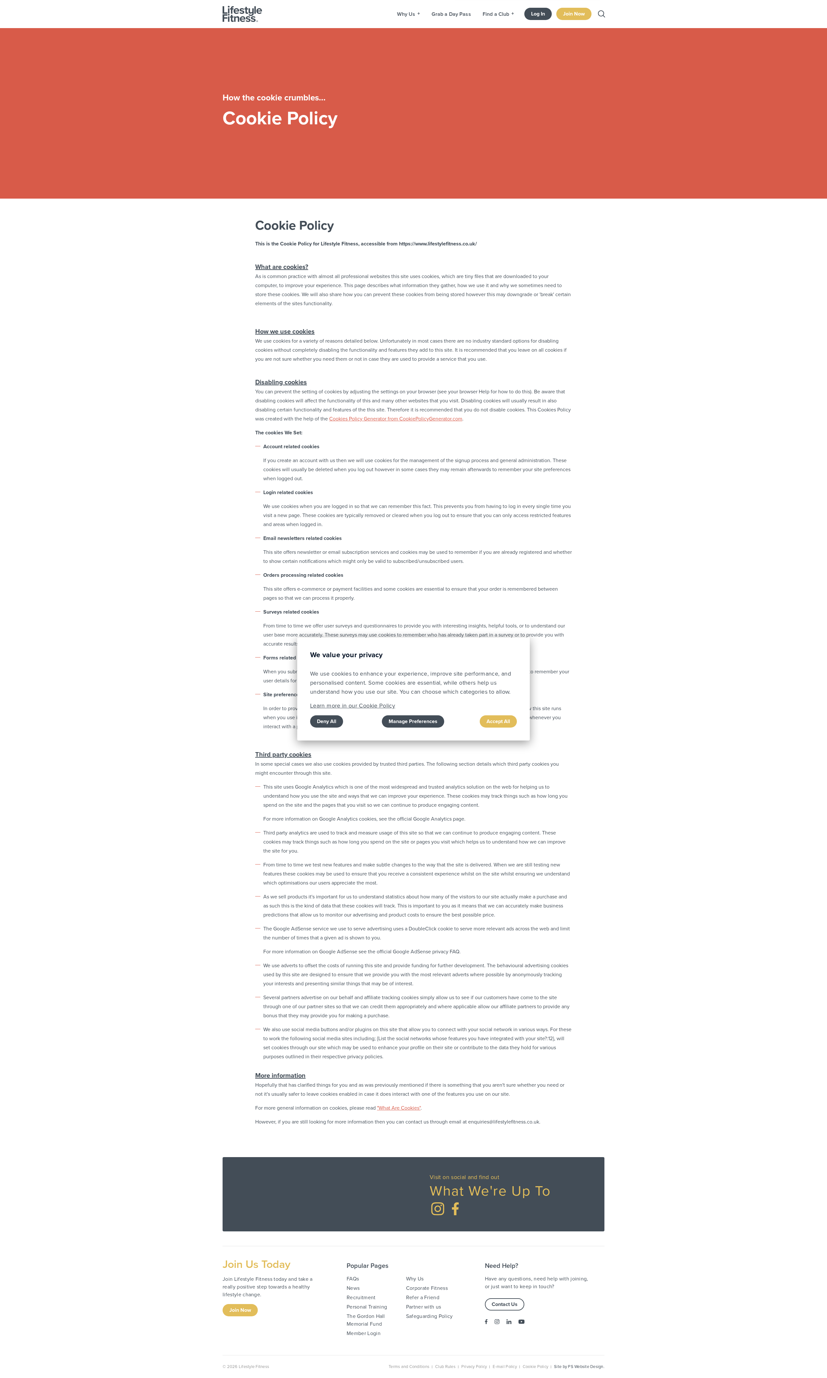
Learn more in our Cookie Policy (352, 705)
